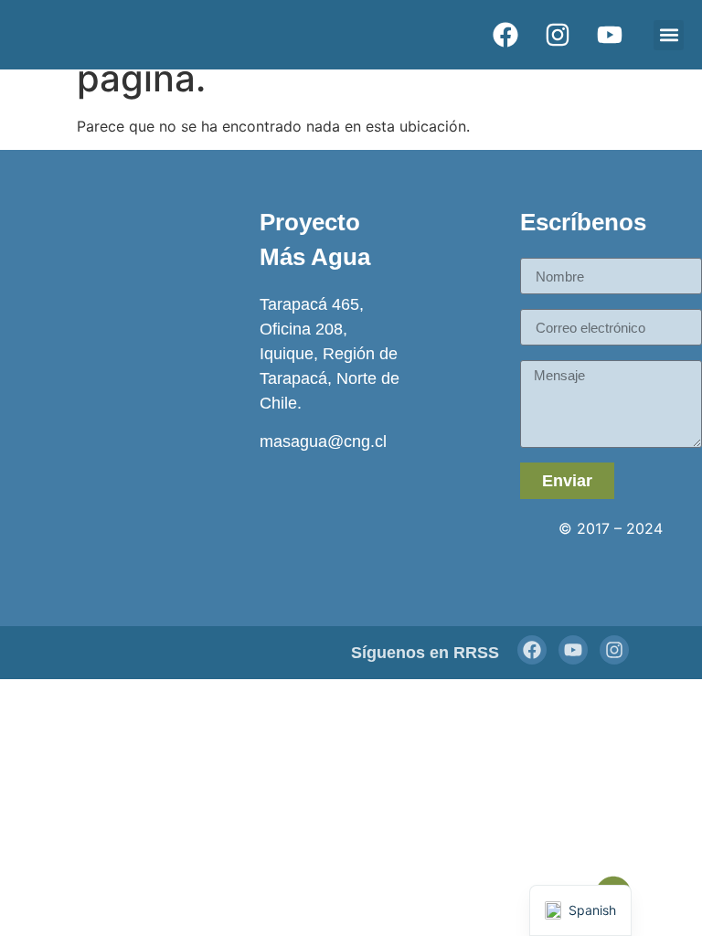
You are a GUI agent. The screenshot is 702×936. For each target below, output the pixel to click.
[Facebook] (532, 650)
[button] (669, 35)
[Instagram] (614, 650)
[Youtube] (573, 650)
